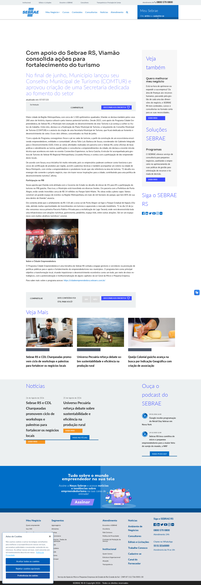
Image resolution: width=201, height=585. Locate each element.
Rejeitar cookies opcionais (28, 568)
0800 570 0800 (165, 2)
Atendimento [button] (110, 520)
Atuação (106, 561)
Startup (54, 532)
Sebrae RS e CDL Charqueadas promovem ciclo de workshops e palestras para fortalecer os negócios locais (49, 361)
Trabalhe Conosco (137, 547)
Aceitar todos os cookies (27, 561)
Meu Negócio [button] (33, 520)
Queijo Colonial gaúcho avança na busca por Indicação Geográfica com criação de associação (150, 361)
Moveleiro (55, 548)
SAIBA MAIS (152, 118)
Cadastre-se (134, 553)
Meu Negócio (52, 12)
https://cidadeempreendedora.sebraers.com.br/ (84, 280)
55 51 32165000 (161, 545)
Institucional (27, 2)
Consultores (85, 2)
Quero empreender (33, 525)
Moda (54, 545)
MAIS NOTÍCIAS (79, 437)
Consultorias (91, 12)
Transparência (108, 564)
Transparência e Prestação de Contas (109, 2)
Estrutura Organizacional (111, 557)
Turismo (54, 555)
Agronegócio (56, 525)
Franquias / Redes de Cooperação (59, 540)
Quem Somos (107, 554)
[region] (27, 558)
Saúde (54, 552)
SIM (86, 299)
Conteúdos (77, 12)
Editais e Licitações (45, 2)
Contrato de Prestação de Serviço (112, 540)
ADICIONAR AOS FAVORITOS (114, 107)
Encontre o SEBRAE (66, 2)
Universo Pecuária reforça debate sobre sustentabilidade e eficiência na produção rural (99, 361)
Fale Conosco (107, 532)
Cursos (65, 12)
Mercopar (55, 559)
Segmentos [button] (58, 520)
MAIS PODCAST (159, 454)
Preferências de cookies (28, 575)
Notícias (104, 12)
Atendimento (117, 12)
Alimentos (55, 529)
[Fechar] (50, 536)
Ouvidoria (106, 529)
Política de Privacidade (111, 536)
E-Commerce (56, 536)
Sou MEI (29, 529)
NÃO (95, 299)
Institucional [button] (109, 549)
